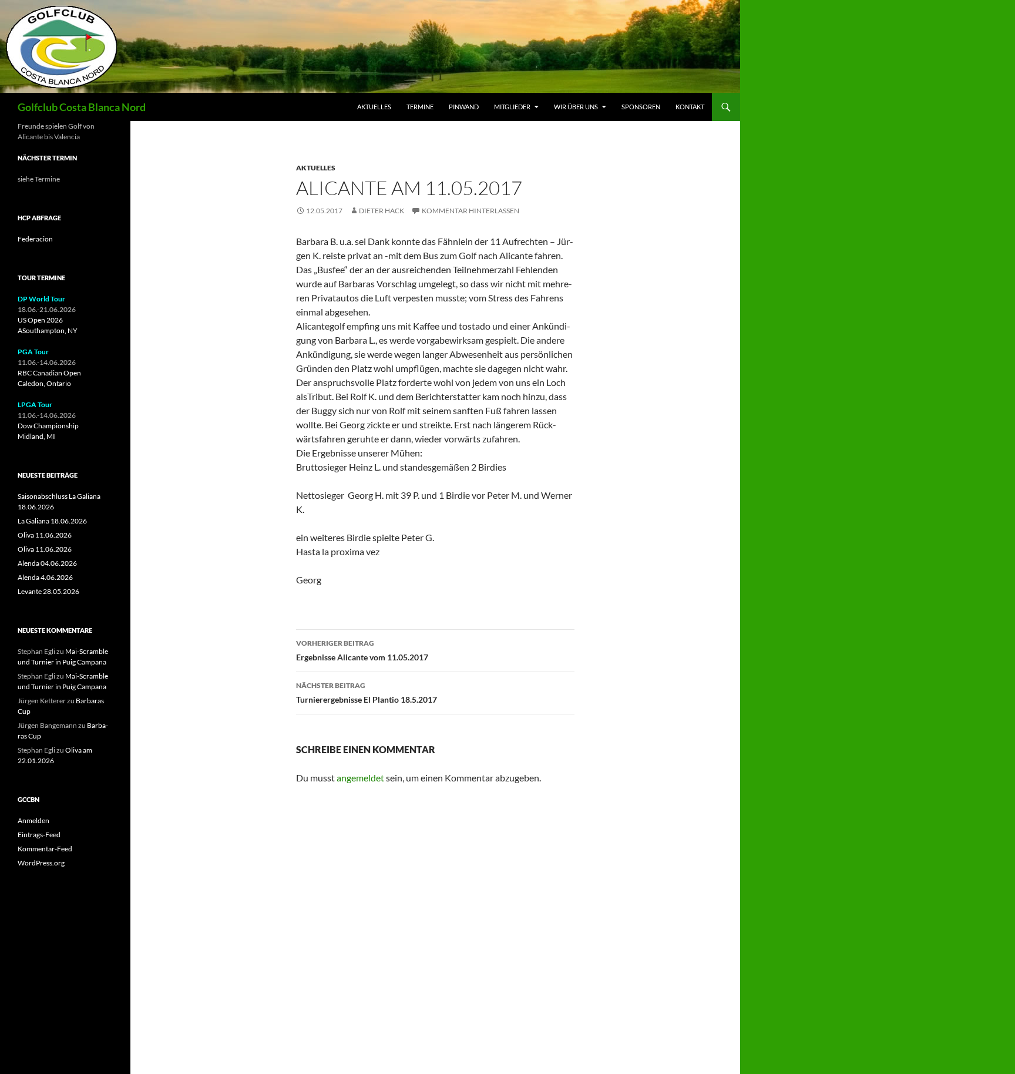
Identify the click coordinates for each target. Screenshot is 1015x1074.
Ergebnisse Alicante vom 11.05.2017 (362, 650)
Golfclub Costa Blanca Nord (82, 106)
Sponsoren (640, 106)
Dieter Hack (381, 210)
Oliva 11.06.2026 (45, 535)
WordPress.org (41, 862)
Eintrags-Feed (39, 834)
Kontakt (689, 106)
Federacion (35, 238)
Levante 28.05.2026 (48, 591)
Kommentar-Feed (45, 848)
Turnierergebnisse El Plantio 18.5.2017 (366, 692)
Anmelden (33, 820)
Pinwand (464, 106)
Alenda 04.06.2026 (47, 563)
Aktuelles (374, 106)
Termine (419, 106)
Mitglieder (512, 106)
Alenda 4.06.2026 (45, 577)
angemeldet (360, 777)
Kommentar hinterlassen (470, 210)
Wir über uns (576, 106)
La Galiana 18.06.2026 (52, 520)
